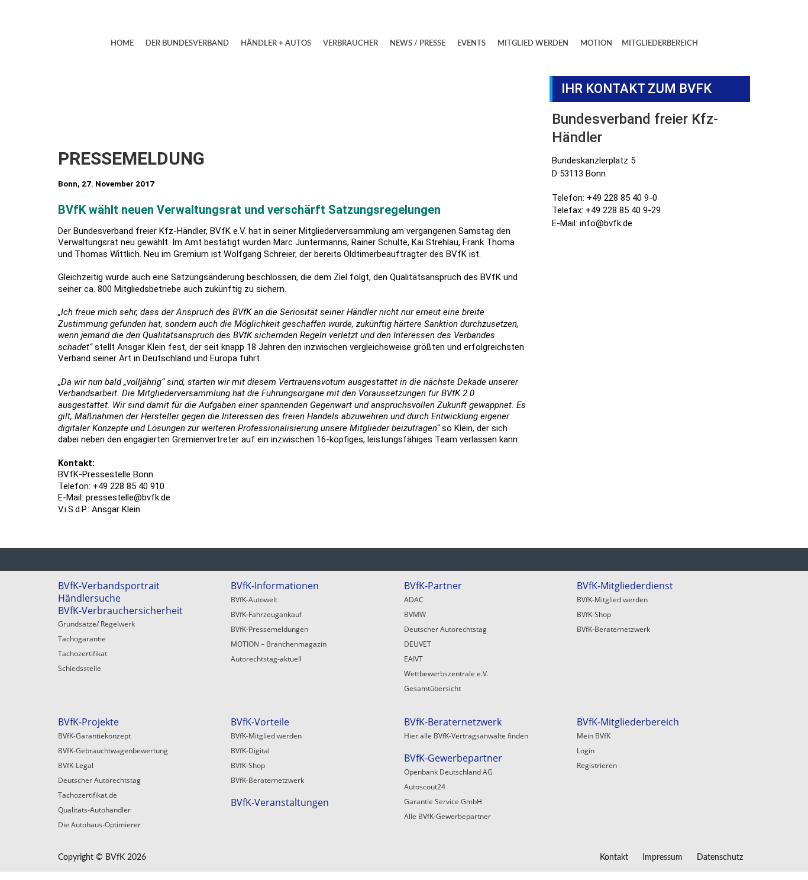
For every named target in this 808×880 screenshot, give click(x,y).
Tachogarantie (82, 639)
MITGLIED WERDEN (532, 43)
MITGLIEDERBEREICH (660, 43)
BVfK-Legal (75, 765)
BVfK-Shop (594, 614)
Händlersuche (89, 598)
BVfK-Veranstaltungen (280, 802)
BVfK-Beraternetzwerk (613, 629)
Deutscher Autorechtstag (445, 629)
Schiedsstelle (79, 668)
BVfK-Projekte (88, 721)
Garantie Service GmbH (443, 802)
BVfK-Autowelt (254, 600)
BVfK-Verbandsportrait (109, 585)
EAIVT (413, 659)
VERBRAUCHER (350, 43)
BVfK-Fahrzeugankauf (266, 614)
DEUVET (417, 644)
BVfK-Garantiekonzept (94, 736)
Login (585, 751)
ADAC (414, 600)
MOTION (596, 43)
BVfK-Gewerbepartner (453, 758)
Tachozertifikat (82, 653)
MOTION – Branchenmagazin (279, 644)
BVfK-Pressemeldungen (269, 629)
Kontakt (614, 857)
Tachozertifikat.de (87, 795)
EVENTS (471, 43)
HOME (122, 43)
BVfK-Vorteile (260, 721)
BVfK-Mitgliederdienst (625, 585)
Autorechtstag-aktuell (266, 659)
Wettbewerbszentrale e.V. (446, 674)
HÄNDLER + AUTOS (276, 43)
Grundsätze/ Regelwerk (96, 624)
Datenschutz (720, 857)
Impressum (662, 857)
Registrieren (597, 765)
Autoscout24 (424, 787)
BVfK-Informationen (275, 585)
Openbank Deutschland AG (448, 772)
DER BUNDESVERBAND (187, 43)
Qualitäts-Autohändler (94, 810)
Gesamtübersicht (432, 688)
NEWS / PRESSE (417, 43)
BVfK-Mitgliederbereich (628, 721)
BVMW (415, 614)
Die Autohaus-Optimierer (99, 825)
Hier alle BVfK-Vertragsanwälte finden (466, 736)
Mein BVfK (593, 736)
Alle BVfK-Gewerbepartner (447, 816)
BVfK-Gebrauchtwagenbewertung (113, 751)
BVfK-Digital (250, 751)
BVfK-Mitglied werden (612, 600)
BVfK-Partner (433, 585)
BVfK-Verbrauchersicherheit (120, 610)
